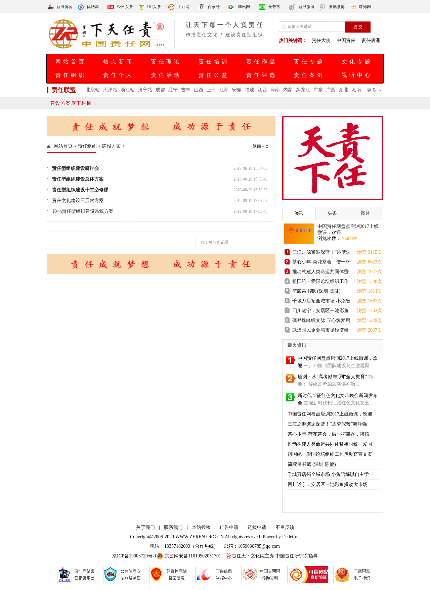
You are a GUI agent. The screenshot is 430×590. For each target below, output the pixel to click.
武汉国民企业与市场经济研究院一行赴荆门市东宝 (320, 331)
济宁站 (145, 89)
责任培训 (214, 61)
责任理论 (166, 61)
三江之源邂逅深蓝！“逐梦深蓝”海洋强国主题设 (321, 253)
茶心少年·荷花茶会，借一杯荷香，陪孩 (328, 434)
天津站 (110, 89)
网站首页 (70, 61)
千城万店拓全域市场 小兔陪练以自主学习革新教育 (321, 301)
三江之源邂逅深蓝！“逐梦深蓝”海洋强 (327, 424)
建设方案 (111, 146)
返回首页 (261, 146)
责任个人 (118, 75)
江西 (262, 89)
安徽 (237, 89)
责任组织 (70, 75)
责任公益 (214, 75)
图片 (365, 213)
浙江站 (128, 89)
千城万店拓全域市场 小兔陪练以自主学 (328, 474)
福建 (249, 89)
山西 (198, 89)
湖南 (356, 89)
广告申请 (229, 527)
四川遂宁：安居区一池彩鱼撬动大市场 (320, 311)
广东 (318, 89)
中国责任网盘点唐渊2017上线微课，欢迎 (330, 413)
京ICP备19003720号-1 (134, 555)
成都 (160, 89)
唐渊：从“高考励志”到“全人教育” (332, 376)
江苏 (224, 89)
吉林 (185, 89)
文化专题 (357, 61)
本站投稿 (201, 527)
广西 (331, 89)
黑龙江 (303, 89)
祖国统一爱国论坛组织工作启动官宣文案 (320, 282)
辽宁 (173, 89)
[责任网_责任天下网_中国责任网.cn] (107, 48)
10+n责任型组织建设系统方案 (83, 211)
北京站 (93, 89)
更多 (371, 90)
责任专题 (309, 61)
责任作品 (261, 61)
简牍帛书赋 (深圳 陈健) (316, 291)
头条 (332, 213)
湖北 (343, 89)
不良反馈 (284, 527)
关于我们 (145, 527)
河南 (275, 89)
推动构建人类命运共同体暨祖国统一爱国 (330, 444)
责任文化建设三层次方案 (78, 200)
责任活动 (166, 75)
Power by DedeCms (281, 536)
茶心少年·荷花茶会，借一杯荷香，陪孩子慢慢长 (321, 262)
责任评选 (261, 75)
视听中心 (357, 75)
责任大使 (321, 40)
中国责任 (346, 40)
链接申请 (257, 527)
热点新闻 (118, 61)
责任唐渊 (370, 40)
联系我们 (173, 527)
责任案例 (309, 75)
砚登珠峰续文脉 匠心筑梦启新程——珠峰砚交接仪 (321, 321)
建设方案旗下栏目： (73, 103)
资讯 (299, 213)
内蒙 (288, 89)
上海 (211, 89)
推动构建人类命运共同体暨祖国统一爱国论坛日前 (320, 272)
